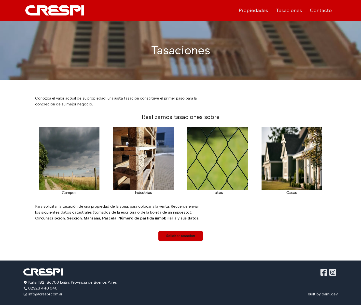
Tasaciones (289, 10)
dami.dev (330, 294)
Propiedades (253, 10)
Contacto (321, 10)
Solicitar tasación (180, 236)
